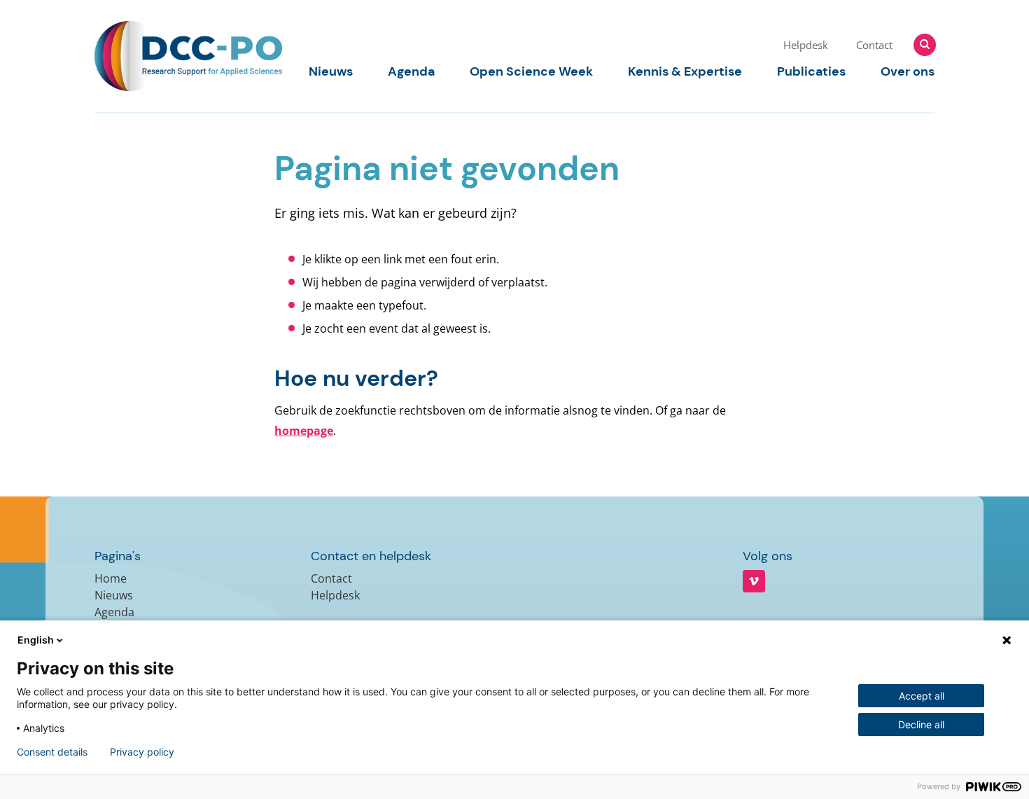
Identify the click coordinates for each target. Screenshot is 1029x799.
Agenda (411, 71)
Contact (874, 45)
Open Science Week (531, 71)
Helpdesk (805, 45)
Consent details (52, 752)
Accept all (921, 696)
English (36, 640)
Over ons (907, 71)
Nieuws (331, 71)
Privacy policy (142, 752)
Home (110, 578)
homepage (303, 430)
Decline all (921, 724)
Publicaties (811, 71)
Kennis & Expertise (685, 71)
